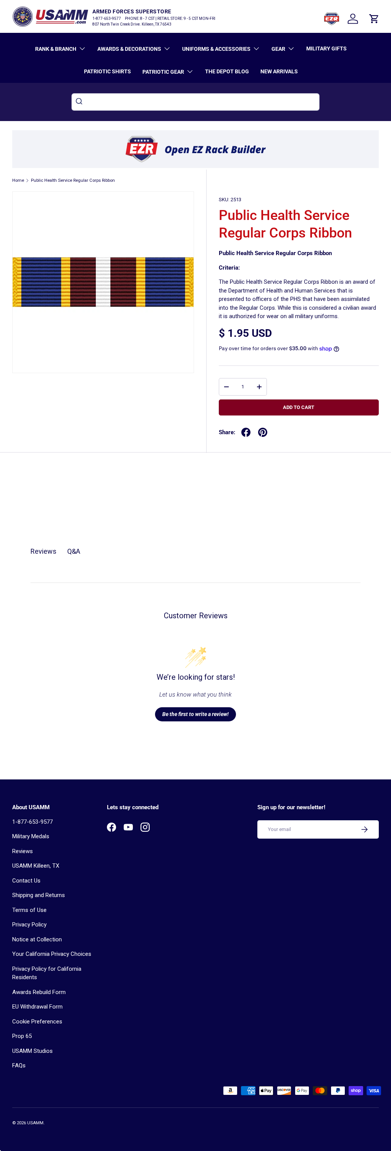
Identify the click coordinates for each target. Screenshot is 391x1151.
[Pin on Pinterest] (262, 432)
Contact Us (26, 880)
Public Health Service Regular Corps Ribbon (73, 180)
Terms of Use (29, 910)
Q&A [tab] (73, 551)
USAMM (35, 1122)
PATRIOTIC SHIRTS (107, 71)
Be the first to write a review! (195, 714)
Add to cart (298, 407)
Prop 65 (22, 1036)
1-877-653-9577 (32, 821)
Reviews (22, 851)
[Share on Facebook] (246, 432)
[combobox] (195, 102)
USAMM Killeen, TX (35, 865)
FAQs (19, 1065)
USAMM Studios (32, 1051)
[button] (374, 18)
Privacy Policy (29, 924)
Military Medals (30, 836)
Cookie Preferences (37, 1021)
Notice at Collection (37, 939)
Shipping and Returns (38, 895)
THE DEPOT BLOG (227, 71)
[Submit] (80, 102)
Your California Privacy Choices (51, 954)
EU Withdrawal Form (37, 1006)
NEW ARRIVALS (279, 71)
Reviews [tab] (44, 551)
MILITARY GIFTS (326, 48)
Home (18, 180)
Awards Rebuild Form (39, 992)
